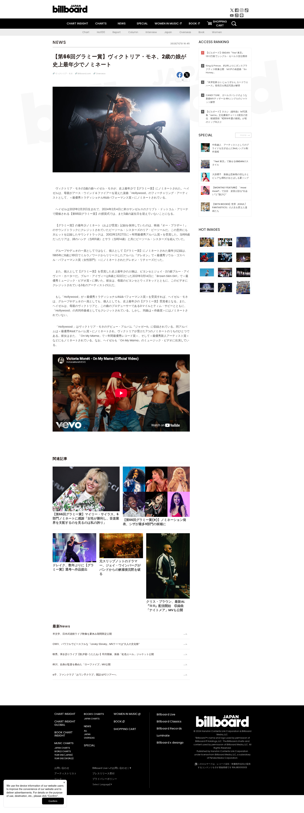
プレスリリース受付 (103, 773)
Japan (168, 32)
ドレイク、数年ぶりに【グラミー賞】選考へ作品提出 (73, 567)
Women (217, 32)
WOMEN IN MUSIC (167, 23)
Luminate (163, 736)
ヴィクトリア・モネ (64, 73)
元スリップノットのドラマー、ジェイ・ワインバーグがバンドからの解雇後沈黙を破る (120, 567)
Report (117, 32)
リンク (58, 778)
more (243, 135)
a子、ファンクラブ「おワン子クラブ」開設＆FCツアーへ (84, 674)
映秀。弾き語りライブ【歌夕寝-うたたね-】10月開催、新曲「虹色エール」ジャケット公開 (103, 654)
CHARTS (101, 23)
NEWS (122, 23)
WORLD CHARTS (62, 751)
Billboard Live (166, 714)
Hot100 (101, 32)
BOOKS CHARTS (94, 714)
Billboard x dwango (170, 743)
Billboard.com (84, 73)
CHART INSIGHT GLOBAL (64, 723)
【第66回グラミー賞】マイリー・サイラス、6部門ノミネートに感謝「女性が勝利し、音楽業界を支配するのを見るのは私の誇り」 (86, 518)
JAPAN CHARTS (62, 747)
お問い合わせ (61, 768)
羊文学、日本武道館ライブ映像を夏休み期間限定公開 (82, 634)
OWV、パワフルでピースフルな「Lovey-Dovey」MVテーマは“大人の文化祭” (96, 644)
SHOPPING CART (125, 729)
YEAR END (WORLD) (64, 758)
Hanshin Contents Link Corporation (220, 731)
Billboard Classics (169, 721)
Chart (85, 32)
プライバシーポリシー (104, 778)
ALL (85, 730)
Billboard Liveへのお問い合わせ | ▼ (112, 768)
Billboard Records (169, 728)
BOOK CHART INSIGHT (63, 734)
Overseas (185, 32)
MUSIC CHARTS (64, 743)
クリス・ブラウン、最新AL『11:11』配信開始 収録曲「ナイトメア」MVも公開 (165, 605)
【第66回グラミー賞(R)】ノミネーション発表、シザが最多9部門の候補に (154, 522)
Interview (151, 32)
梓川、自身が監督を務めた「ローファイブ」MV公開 (81, 664)
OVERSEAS (89, 737)
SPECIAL (142, 23)
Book (201, 32)
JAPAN (87, 734)
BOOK (193, 23)
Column (133, 32)
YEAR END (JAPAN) (63, 754)
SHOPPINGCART (220, 23)
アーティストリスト (65, 773)
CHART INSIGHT (77, 23)
